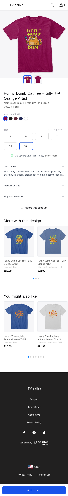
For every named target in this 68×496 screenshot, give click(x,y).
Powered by (26, 442)
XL (57, 136)
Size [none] (6, 129)
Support (34, 399)
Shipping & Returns (14, 196)
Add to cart (34, 490)
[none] (54, 129)
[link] (19, 241)
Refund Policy (34, 422)
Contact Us (34, 414)
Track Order (34, 407)
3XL (26, 146)
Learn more (51, 155)
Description (10, 166)
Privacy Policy (25, 474)
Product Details (12, 185)
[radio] (10, 136)
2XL (10, 146)
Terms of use (43, 474)
